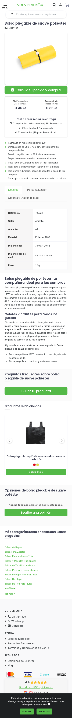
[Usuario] (60, 5)
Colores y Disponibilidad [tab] (23, 197)
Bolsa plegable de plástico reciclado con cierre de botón (36, 458)
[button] (12, 14)
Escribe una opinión (36, 512)
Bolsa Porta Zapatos (15, 551)
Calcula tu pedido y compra (38, 90)
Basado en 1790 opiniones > (36, 687)
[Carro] (68, 5)
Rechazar (44, 711)
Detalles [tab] (13, 189)
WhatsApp (17, 621)
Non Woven (10, 588)
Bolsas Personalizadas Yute (19, 556)
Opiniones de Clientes (21, 661)
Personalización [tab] (37, 189)
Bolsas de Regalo (13, 547)
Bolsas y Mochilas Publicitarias (20, 561)
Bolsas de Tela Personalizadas (20, 565)
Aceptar (27, 711)
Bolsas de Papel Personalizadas (21, 574)
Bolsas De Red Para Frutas (18, 583)
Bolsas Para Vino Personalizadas (21, 570)
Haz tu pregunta (38, 391)
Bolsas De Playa (13, 579)
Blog (10, 665)
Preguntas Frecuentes (21, 643)
